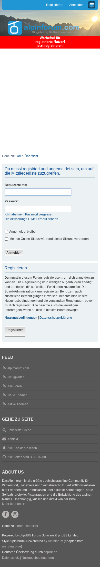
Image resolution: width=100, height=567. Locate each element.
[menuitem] (10, 558)
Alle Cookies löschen (22, 448)
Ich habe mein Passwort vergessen (29, 214)
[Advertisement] (50, 98)
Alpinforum (55, 541)
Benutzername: (16, 185)
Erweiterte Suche (19, 430)
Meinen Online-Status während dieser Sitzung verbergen (49, 239)
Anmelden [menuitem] (76, 5)
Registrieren (15, 330)
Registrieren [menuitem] (54, 5)
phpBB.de (50, 552)
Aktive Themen (17, 404)
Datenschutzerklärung (55, 317)
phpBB (24, 535)
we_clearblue (11, 546)
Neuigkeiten (15, 377)
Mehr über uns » (13, 504)
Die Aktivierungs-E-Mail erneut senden (31, 219)
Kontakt (12, 439)
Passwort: (12, 201)
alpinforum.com (18, 368)
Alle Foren (14, 386)
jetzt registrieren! (50, 46)
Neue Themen (17, 395)
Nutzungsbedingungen (21, 317)
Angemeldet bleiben (23, 231)
